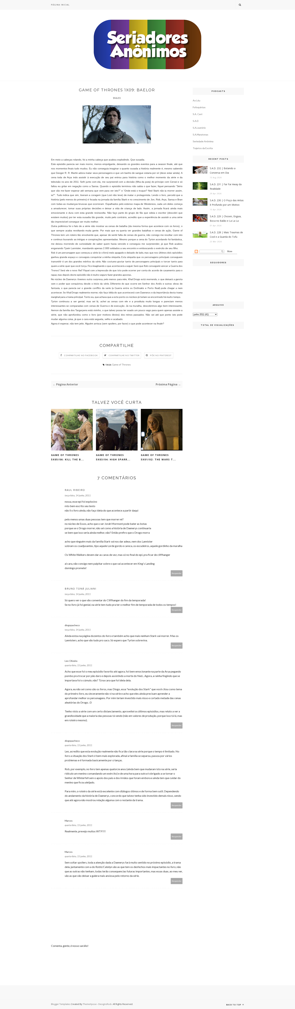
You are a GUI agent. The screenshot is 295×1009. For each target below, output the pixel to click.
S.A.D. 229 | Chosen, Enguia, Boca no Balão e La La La (225, 218)
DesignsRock (105, 1004)
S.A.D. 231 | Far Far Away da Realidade (226, 186)
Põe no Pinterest (161, 355)
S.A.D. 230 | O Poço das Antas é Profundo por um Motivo (227, 202)
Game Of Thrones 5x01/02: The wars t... (158, 457)
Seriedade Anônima (203, 141)
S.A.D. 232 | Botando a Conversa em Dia (222, 170)
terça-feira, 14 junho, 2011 (78, 495)
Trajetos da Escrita (203, 148)
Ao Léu (196, 100)
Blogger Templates (60, 1004)
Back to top (234, 1004)
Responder (177, 573)
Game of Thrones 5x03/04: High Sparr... (113, 457)
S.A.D (196, 120)
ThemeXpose (90, 1004)
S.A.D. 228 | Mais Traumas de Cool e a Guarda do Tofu (226, 234)
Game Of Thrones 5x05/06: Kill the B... (67, 457)
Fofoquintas (199, 107)
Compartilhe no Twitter (124, 355)
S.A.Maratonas (200, 134)
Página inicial (60, 4)
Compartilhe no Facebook (81, 355)
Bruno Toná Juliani (80, 588)
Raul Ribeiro (75, 490)
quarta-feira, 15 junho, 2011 (78, 665)
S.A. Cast (197, 114)
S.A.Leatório (199, 127)
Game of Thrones (121, 364)
